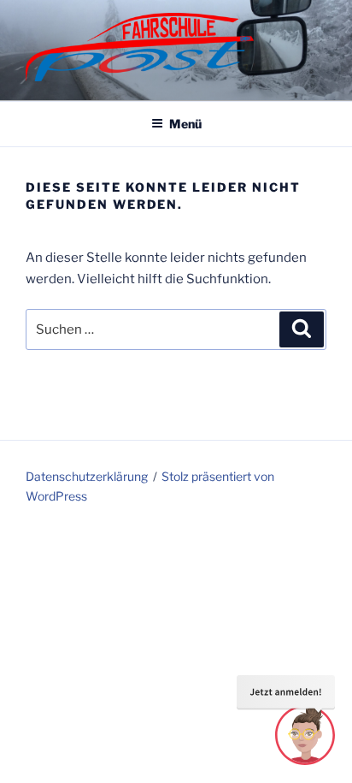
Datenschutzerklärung (87, 476)
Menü (185, 123)
